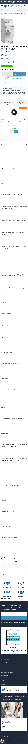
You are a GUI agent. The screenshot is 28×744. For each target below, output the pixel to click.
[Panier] (26, 6)
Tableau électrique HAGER (20, 13)
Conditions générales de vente (8, 662)
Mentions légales (5, 659)
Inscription (14, 618)
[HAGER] (6, 58)
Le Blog (2, 670)
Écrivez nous (5, 727)
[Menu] (2, 6)
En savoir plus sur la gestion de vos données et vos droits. (14, 622)
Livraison (3, 664)
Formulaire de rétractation (7, 672)
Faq (1, 667)
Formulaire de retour (6, 678)
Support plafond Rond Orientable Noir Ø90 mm (12, 121)
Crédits (2, 680)
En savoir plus (16, 62)
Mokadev (24, 740)
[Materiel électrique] (1, 13)
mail (6, 94)
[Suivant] (3, 138)
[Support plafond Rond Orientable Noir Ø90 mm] (14, 112)
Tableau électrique (8, 13)
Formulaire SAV (4, 675)
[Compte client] (24, 6)
